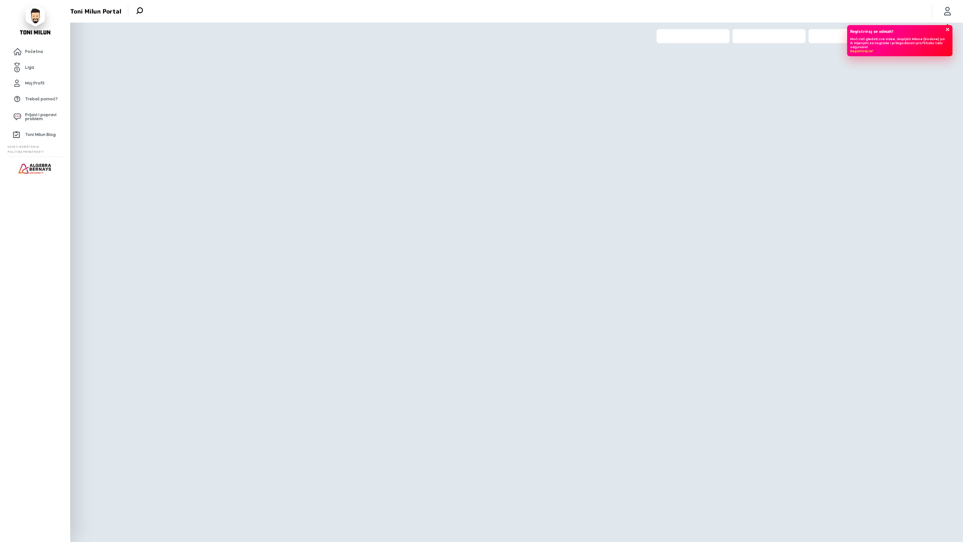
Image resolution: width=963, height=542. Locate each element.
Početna (34, 51)
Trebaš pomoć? (41, 99)
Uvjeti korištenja (23, 147)
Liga (29, 67)
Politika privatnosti (26, 152)
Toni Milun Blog (40, 135)
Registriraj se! (861, 51)
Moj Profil (34, 83)
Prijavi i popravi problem (40, 117)
